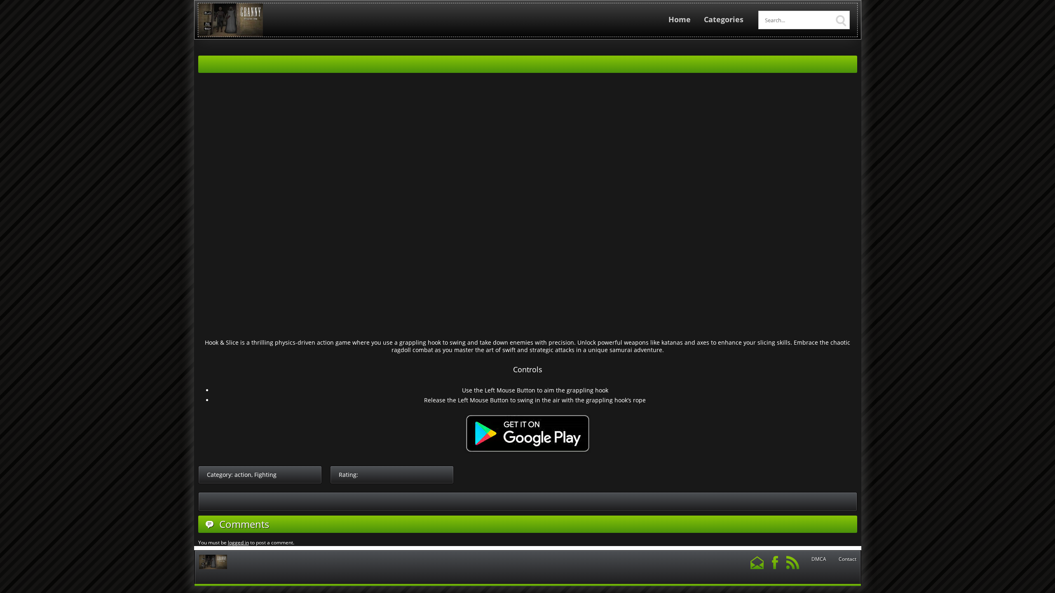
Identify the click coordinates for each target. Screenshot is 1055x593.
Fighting (265, 475)
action (242, 475)
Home (679, 19)
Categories (723, 19)
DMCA (818, 559)
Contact (847, 559)
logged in (238, 542)
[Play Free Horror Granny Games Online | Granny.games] (230, 34)
